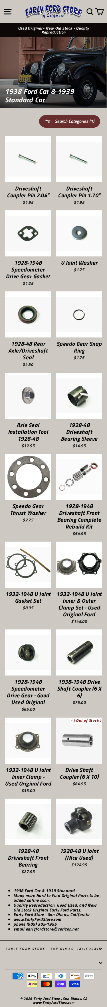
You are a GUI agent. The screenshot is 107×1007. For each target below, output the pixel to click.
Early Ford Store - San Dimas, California (53, 948)
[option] (53, 30)
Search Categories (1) (74, 121)
